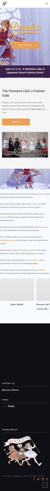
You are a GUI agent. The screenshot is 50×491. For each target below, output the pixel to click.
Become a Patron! (10, 390)
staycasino (31, 250)
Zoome (41, 194)
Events (16, 122)
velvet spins (32, 260)
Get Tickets (25, 45)
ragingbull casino (6, 240)
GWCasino (36, 204)
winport (42, 270)
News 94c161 (17, 304)
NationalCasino (42, 227)
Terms (11, 406)
